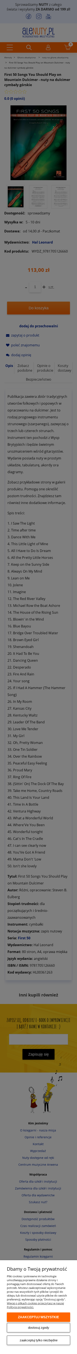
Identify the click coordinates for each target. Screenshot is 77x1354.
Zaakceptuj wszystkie (38, 1317)
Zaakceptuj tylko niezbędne (39, 1340)
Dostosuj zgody (38, 1327)
